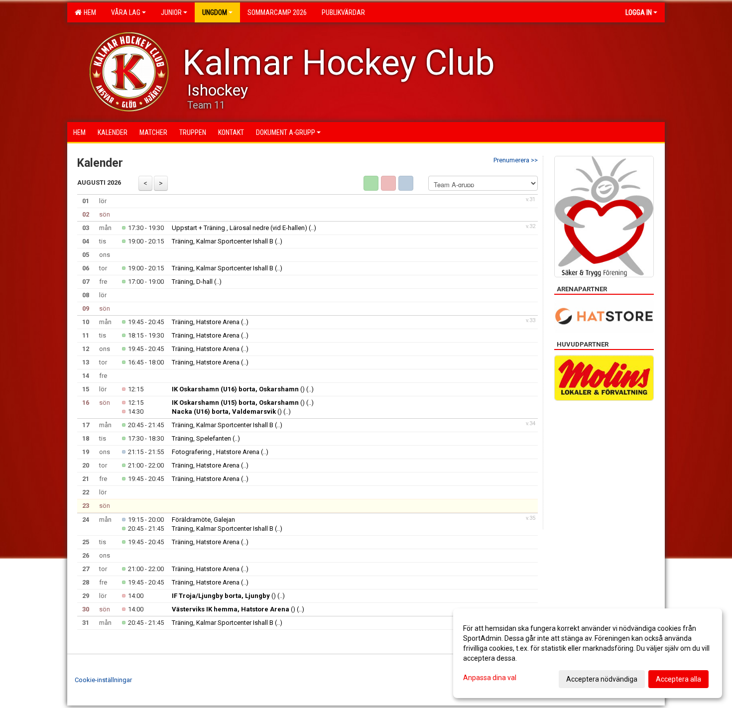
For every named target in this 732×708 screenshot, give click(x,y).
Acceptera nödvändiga (601, 679)
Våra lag (125, 12)
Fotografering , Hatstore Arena (215, 452)
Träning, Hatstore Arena (206, 322)
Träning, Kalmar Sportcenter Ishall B (222, 241)
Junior (171, 12)
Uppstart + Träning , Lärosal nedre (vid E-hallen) (239, 228)
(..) (312, 228)
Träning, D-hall (192, 281)
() (238, 389)
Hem (88, 12)
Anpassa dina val (489, 678)
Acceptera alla (678, 679)
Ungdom (214, 12)
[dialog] (587, 653)
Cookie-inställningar (103, 680)
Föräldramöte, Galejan (203, 519)
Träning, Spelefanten (201, 438)
